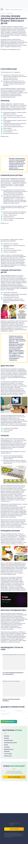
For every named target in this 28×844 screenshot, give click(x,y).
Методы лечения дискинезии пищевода (11, 700)
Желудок (6, 738)
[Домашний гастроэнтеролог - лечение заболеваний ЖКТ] (14, 5)
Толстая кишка (8, 753)
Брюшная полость (8, 749)
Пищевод (6, 736)
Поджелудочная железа (10, 742)
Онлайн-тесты (14, 829)
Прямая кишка (8, 756)
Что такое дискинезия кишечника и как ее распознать (13, 673)
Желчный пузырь (8, 740)
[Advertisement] (14, 798)
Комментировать (10, 721)
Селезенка (7, 747)
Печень (6, 745)
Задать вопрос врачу (14, 777)
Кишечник (7, 751)
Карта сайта (12, 825)
